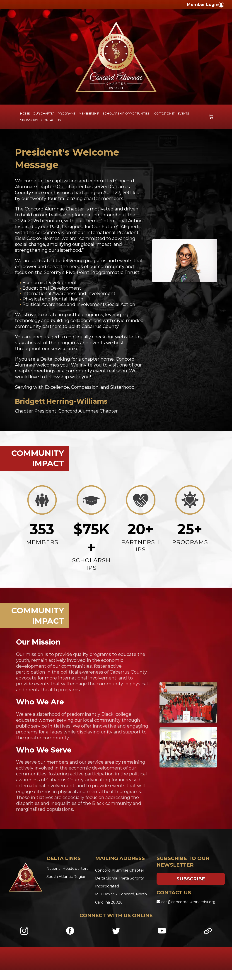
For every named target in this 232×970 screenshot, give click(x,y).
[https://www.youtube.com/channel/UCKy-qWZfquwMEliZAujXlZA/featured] (162, 930)
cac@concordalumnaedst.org (188, 902)
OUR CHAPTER (44, 113)
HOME (25, 113)
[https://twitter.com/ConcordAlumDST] (116, 931)
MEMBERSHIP (89, 113)
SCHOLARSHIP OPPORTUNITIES (126, 113)
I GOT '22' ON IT (163, 113)
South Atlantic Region (66, 877)
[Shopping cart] (211, 117)
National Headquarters (67, 868)
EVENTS (183, 113)
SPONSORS (29, 120)
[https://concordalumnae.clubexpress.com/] (225, 4)
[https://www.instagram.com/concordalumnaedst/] (24, 931)
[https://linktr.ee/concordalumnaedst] (208, 931)
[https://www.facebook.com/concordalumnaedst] (70, 931)
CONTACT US (51, 120)
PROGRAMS (67, 113)
